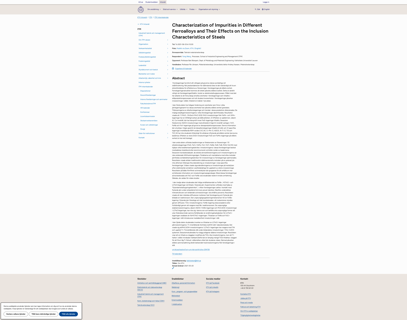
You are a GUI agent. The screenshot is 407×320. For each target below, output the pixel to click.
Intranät (163, 2)
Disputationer (145, 91)
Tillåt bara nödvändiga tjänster (44, 314)
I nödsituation (177, 304)
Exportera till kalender (183, 69)
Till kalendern (177, 254)
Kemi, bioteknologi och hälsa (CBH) (150, 301)
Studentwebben (151, 2)
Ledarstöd (142, 65)
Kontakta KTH (245, 294)
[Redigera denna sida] (173, 268)
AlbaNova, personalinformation (183, 283)
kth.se (141, 2)
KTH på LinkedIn (212, 287)
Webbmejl (175, 287)
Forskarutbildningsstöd (147, 57)
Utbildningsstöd (145, 53)
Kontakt (142, 138)
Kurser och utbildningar (149, 125)
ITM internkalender (161, 17)
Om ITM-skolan (144, 40)
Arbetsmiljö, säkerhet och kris (150, 78)
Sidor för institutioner (147, 133)
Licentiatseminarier (147, 116)
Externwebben (177, 300)
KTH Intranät (142, 17)
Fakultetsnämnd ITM (148, 104)
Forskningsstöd (144, 61)
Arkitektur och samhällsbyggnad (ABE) (151, 283)
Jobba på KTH (245, 298)
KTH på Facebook (212, 283)
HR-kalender (145, 108)
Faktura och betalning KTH (250, 307)
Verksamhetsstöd (145, 48)
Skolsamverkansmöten (148, 121)
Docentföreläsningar (148, 95)
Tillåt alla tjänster (68, 314)
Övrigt (142, 129)
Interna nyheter (144, 82)
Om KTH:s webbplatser (249, 311)
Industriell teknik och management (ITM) (152, 34)
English (267, 9)
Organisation (143, 44)
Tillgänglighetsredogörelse (250, 315)
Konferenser (145, 112)
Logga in (266, 2)
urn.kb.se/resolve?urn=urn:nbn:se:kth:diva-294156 (191, 250)
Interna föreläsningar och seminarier (153, 99)
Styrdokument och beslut (148, 70)
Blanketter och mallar (147, 74)
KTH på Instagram (212, 291)
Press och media (246, 303)
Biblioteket (176, 296)
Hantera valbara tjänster (15, 314)
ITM (150, 17)
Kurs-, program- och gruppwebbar (184, 291)
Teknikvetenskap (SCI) (145, 305)
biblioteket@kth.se (194, 261)
